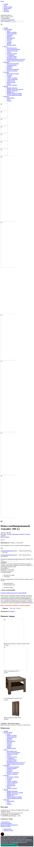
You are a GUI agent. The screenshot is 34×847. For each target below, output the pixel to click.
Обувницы (10, 66)
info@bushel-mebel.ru (6, 823)
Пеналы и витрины (12, 70)
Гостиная (9, 39)
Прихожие (10, 35)
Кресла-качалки (11, 82)
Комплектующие (11, 45)
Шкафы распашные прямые (14, 93)
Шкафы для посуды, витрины (15, 89)
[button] (2, 834)
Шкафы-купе (10, 92)
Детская (9, 40)
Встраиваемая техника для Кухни (16, 59)
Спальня (9, 42)
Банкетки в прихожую (13, 69)
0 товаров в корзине (6, 19)
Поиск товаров (5, 21)
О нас (5, 5)
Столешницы (10, 55)
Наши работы (7, 8)
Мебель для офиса (12, 32)
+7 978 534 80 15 (5, 822)
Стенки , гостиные (12, 78)
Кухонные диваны (12, 53)
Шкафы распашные (12, 88)
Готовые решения (11, 65)
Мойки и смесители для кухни (15, 60)
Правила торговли (6, 826)
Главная (6, 4)
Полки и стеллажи (12, 85)
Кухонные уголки (12, 58)
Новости (6, 9)
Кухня (8, 30)
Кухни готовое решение (13, 49)
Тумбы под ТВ (11, 80)
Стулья (9, 52)
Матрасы (9, 36)
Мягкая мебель (11, 38)
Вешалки (9, 68)
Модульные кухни (12, 48)
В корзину (3, 562)
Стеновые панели (12, 56)
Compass (7, 537)
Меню (2, 1)
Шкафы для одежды (12, 90)
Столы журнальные (12, 79)
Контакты (6, 11)
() (13, 19)
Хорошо (15, 843)
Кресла (9, 83)
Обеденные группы (12, 50)
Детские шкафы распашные (14, 95)
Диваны (9, 76)
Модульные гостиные (13, 73)
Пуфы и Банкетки (12, 33)
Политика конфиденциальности (9, 825)
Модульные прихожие (13, 63)
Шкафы (9, 43)
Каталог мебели (8, 7)
